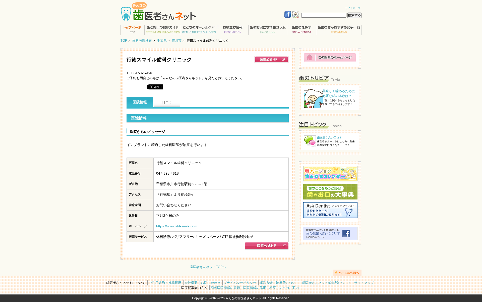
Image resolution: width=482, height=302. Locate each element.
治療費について (287, 283)
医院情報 (140, 102)
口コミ (167, 102)
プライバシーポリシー (240, 283)
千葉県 (162, 40)
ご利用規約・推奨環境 (165, 283)
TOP (123, 40)
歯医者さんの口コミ (329, 137)
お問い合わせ (210, 283)
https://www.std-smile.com (176, 226)
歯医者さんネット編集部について (326, 283)
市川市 (177, 40)
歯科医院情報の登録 (225, 288)
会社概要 (191, 283)
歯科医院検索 (142, 40)
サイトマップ (352, 8)
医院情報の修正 (254, 288)
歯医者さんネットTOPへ (208, 267)
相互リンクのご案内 (284, 288)
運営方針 (266, 283)
